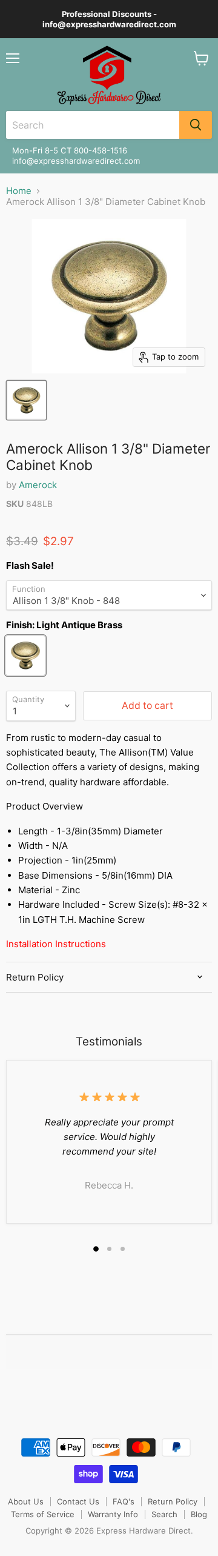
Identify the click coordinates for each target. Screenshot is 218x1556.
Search (164, 1514)
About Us (26, 1501)
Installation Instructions (56, 944)
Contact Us (78, 1501)
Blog (199, 1514)
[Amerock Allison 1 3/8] (26, 400)
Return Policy (172, 1501)
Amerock (38, 485)
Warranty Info (113, 1514)
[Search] (195, 125)
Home (18, 191)
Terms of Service (42, 1514)
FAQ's (123, 1501)
